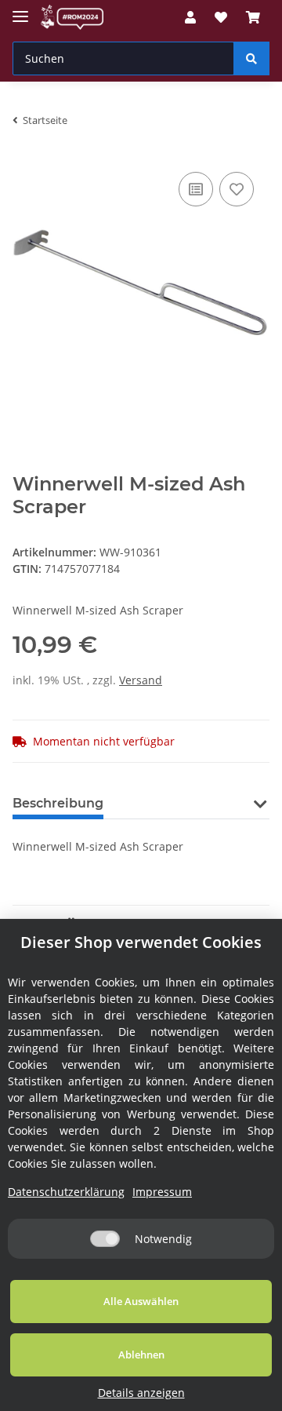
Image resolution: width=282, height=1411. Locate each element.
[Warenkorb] (253, 17)
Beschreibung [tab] (58, 803)
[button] (190, 17)
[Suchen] (251, 58)
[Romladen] (72, 17)
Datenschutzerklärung (66, 1191)
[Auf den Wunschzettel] (236, 189)
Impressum (162, 1191)
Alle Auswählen (141, 1301)
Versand (140, 680)
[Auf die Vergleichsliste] (196, 189)
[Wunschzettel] (221, 17)
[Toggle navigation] (20, 10)
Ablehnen (141, 1354)
